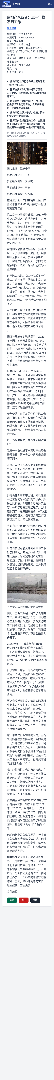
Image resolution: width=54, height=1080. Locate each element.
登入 (50, 4)
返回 (35, 900)
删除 (24, 900)
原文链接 (11, 28)
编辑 (12, 900)
